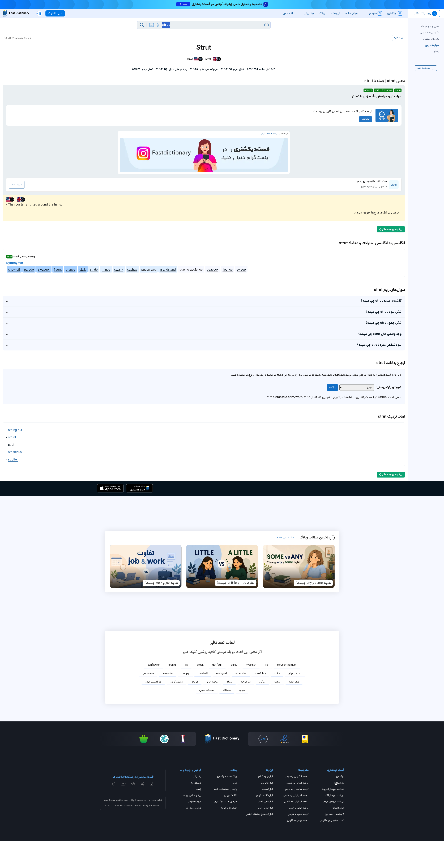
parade (29, 269)
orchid (172, 665)
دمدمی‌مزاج (294, 673)
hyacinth (251, 665)
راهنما (198, 789)
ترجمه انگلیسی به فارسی (297, 776)
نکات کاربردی (230, 795)
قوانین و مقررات (193, 808)
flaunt (58, 269)
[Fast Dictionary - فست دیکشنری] (16, 13)
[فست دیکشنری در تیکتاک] (113, 783)
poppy (185, 673)
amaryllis (241, 673)
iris (266, 665)
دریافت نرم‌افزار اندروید (333, 789)
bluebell (203, 673)
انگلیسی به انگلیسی (429, 33)
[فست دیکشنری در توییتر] (142, 783)
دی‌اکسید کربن (153, 682)
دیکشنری (339, 776)
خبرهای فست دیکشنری (225, 802)
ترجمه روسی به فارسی (298, 820)
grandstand (168, 269)
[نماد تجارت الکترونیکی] (284, 739)
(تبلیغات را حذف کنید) (270, 133)
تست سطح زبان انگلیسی (331, 820)
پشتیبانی (197, 776)
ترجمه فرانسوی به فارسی (296, 789)
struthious (15, 451)
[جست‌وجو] (142, 25)
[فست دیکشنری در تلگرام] (133, 783)
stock (200, 665)
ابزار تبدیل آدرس (265, 808)
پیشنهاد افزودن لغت (191, 795)
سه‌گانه (227, 690)
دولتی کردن (176, 682)
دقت (277, 673)
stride (94, 269)
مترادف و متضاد (431, 39)
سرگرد (262, 682)
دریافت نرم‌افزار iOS (334, 795)
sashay (132, 269)
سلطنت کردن (206, 690)
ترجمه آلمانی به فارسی (298, 783)
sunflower (154, 665)
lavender (168, 673)
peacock (212, 269)
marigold (221, 673)
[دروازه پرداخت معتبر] (305, 739)
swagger (44, 269)
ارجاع (436, 51)
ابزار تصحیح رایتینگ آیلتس (259, 814)
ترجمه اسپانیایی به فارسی (296, 795)
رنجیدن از (212, 682)
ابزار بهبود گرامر (265, 776)
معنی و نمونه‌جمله (430, 26)
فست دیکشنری (122, 800)
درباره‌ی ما (196, 783)
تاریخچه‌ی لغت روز (334, 814)
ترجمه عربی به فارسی (298, 814)
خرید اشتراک (338, 808)
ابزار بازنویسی (266, 783)
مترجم (339, 783)
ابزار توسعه (267, 789)
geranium (148, 673)
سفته (277, 682)
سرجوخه (246, 682)
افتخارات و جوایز (229, 808)
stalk (82, 269)
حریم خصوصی (194, 802)
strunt (12, 437)
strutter (13, 459)
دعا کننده (260, 673)
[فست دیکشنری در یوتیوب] (123, 783)
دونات (194, 682)
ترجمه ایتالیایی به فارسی (296, 802)
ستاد (229, 682)
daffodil (217, 665)
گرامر (234, 783)
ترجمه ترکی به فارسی (298, 808)
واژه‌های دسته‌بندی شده (225, 789)
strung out (15, 429)
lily (186, 665)
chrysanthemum (286, 665)
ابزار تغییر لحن (265, 802)
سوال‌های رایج (432, 45)
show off (14, 269)
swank (118, 269)
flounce (228, 269)
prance (70, 269)
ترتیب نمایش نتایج (423, 68)
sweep (241, 269)
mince (106, 269)
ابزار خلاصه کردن (264, 795)
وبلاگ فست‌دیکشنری (226, 776)
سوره (242, 690)
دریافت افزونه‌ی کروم (333, 802)
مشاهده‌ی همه (285, 537)
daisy (234, 665)
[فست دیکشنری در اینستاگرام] (151, 783)
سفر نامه (294, 682)
